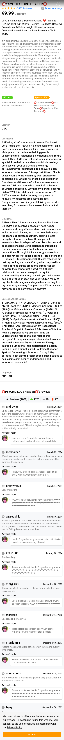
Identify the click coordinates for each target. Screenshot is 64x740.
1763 (36, 399)
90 (47, 399)
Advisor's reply (9, 433)
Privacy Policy (14, 727)
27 (56, 399)
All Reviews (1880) (16, 399)
